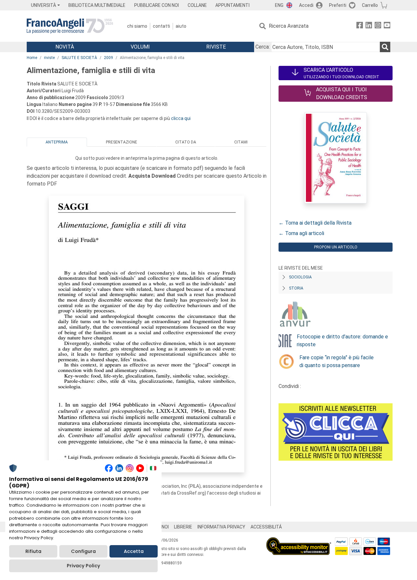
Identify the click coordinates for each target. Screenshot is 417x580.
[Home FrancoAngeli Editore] (70, 26)
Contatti (161, 26)
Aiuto (181, 26)
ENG (279, 5)
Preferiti (337, 5)
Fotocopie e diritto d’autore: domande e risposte (342, 341)
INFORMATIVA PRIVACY (221, 526)
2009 (108, 57)
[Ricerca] (385, 47)
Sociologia (300, 277)
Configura (83, 551)
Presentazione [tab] (121, 142)
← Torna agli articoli (301, 233)
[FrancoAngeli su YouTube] (387, 26)
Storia (296, 288)
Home (32, 57)
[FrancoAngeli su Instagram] (378, 26)
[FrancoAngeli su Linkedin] (369, 26)
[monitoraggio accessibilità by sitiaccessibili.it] (298, 541)
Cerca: (262, 47)
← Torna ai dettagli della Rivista (315, 223)
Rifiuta (33, 551)
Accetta (134, 551)
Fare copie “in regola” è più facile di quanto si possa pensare (336, 361)
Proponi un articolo (335, 247)
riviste (49, 57)
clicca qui (181, 118)
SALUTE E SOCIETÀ (79, 57)
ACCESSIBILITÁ (266, 526)
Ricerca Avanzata (289, 26)
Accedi (306, 5)
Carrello (370, 5)
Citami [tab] (241, 142)
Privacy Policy (83, 565)
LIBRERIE (183, 526)
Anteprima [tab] (57, 142)
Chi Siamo (137, 26)
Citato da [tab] (185, 142)
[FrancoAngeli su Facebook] (359, 26)
